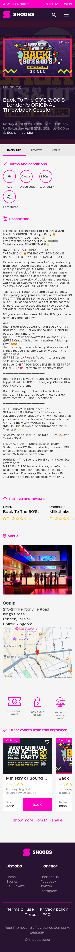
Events (12, 881)
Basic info (14, 150)
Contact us (50, 877)
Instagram (49, 891)
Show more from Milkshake (37, 820)
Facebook (48, 881)
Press (30, 914)
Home (11, 877)
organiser (58, 730)
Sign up (52, 4)
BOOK (37, 804)
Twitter (46, 886)
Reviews (36, 150)
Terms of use (20, 908)
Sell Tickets (15, 886)
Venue (56, 150)
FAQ (46, 914)
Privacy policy (54, 908)
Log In (67, 4)
